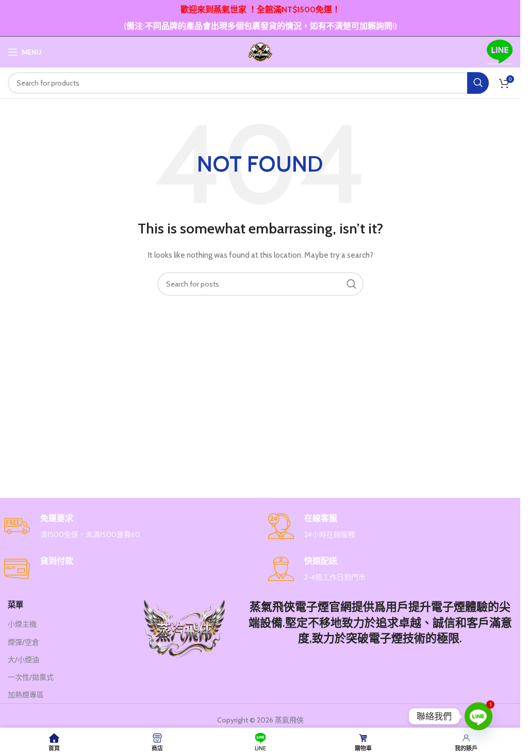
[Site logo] (260, 51)
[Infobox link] (128, 527)
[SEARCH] (478, 83)
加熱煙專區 (26, 694)
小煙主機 (22, 624)
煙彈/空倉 (23, 642)
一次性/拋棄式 (31, 677)
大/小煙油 (23, 659)
